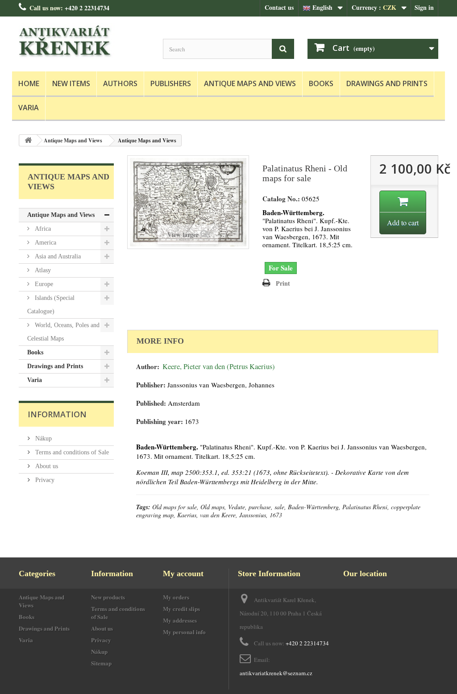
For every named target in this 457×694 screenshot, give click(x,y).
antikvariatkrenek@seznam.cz (276, 673)
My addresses (180, 620)
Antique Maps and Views (250, 83)
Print (283, 283)
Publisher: (151, 385)
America (44, 242)
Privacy (43, 480)
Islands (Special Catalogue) (51, 305)
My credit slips (181, 608)
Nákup (42, 438)
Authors (120, 83)
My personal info (184, 632)
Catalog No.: (281, 199)
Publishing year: (159, 421)
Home (28, 83)
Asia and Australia (57, 256)
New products (108, 597)
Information (57, 414)
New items (71, 83)
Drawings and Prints (387, 83)
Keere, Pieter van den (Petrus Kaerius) (218, 366)
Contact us (279, 7)
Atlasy (42, 270)
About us (45, 466)
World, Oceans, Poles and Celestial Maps (63, 332)
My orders (176, 597)
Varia (28, 107)
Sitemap (101, 663)
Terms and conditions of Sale (71, 452)
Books (321, 83)
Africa (42, 228)
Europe (43, 284)
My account (183, 573)
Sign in (424, 7)
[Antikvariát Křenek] (84, 41)
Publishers (170, 83)
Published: (151, 403)
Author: (147, 366)
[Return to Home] (28, 140)
